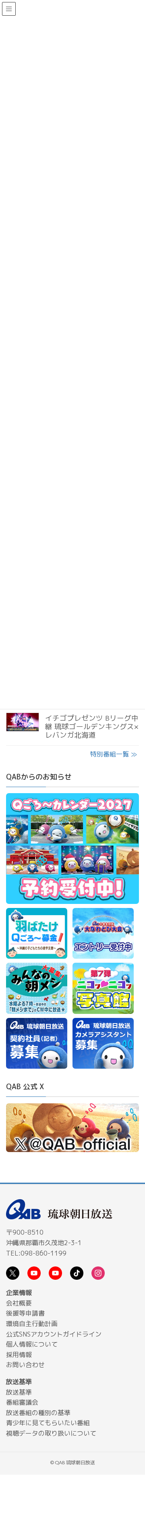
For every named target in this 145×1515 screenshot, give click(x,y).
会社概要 (19, 1303)
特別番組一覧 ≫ (113, 754)
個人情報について (32, 1344)
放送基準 (19, 1392)
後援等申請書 (25, 1313)
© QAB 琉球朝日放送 (72, 1462)
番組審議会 (22, 1402)
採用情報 (19, 1354)
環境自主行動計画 (32, 1323)
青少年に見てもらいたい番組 (48, 1422)
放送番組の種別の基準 (38, 1412)
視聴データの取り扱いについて (51, 1433)
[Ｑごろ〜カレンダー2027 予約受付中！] (72, 850)
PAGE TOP (132, 1463)
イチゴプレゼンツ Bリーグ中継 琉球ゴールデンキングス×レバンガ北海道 (92, 726)
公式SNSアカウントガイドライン (54, 1334)
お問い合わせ (25, 1364)
